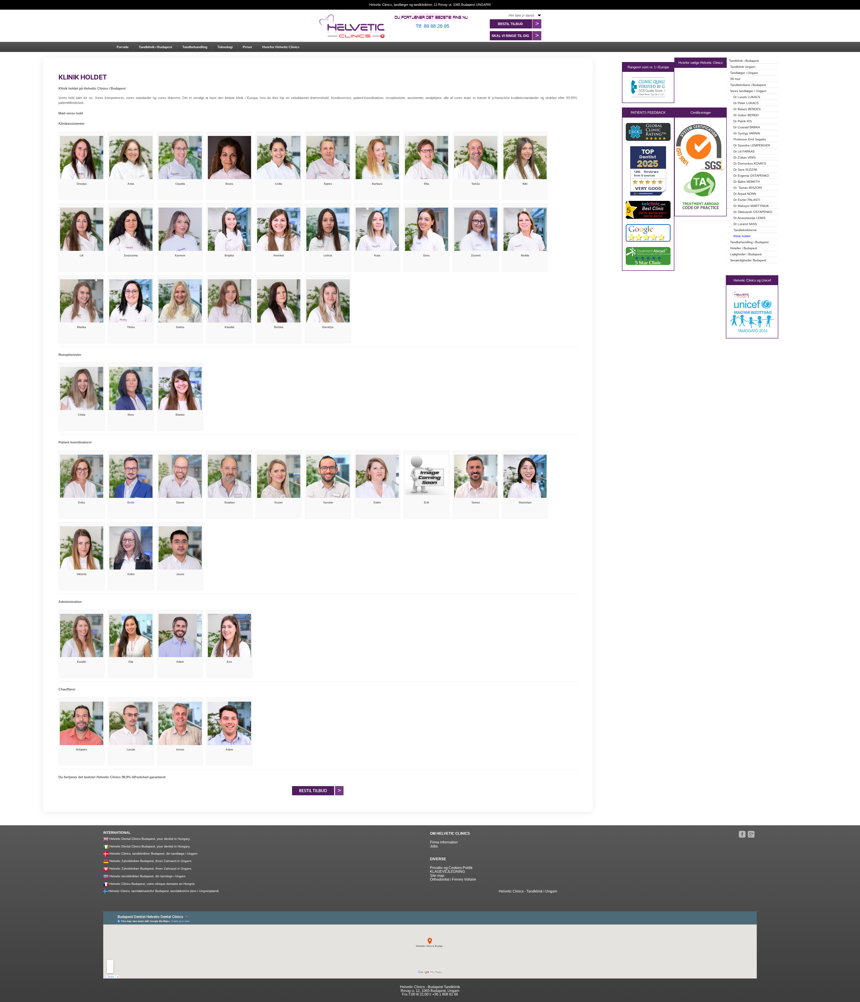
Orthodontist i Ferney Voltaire (453, 879)
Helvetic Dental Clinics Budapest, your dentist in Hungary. (149, 839)
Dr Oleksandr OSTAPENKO (752, 212)
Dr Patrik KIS (742, 121)
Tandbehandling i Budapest (749, 242)
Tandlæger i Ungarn (744, 73)
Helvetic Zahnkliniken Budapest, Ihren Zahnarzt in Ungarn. (150, 860)
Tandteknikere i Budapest (748, 85)
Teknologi (225, 47)
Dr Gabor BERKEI (746, 115)
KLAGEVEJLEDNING (447, 871)
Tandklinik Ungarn (742, 67)
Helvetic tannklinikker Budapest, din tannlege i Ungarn (147, 876)
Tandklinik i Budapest (155, 47)
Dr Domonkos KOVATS (749, 163)
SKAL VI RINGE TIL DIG (510, 36)
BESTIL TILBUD (510, 24)
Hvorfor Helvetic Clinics (280, 47)
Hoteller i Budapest (743, 248)
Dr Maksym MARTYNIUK (751, 206)
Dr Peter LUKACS (746, 103)
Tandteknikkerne (745, 230)
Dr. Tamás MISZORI (747, 187)
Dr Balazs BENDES (747, 109)
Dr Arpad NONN (744, 194)
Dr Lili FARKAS (744, 151)
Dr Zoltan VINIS (744, 157)
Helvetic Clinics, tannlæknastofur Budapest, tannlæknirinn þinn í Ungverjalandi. (163, 891)
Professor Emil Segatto (749, 139)
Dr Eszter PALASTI (746, 200)
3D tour (735, 79)
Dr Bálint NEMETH (746, 181)
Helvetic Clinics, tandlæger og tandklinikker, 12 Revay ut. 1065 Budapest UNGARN (430, 4)
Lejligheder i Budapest (746, 254)
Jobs (434, 846)
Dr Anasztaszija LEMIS (749, 218)
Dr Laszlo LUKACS (746, 97)
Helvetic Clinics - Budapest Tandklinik (430, 987)
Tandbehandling (194, 47)
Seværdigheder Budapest (748, 260)
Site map (437, 875)
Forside (123, 47)
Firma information (444, 842)
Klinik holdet (741, 236)
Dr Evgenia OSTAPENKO (751, 175)
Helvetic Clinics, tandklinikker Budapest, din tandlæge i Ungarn (153, 853)
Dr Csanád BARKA (746, 127)
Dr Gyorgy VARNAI (746, 133)
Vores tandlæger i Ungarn (748, 91)
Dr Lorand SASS (745, 224)
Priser (247, 47)
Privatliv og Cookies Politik (451, 868)
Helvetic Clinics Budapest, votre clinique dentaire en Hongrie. (152, 883)
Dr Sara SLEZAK (745, 169)
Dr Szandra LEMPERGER (751, 145)
